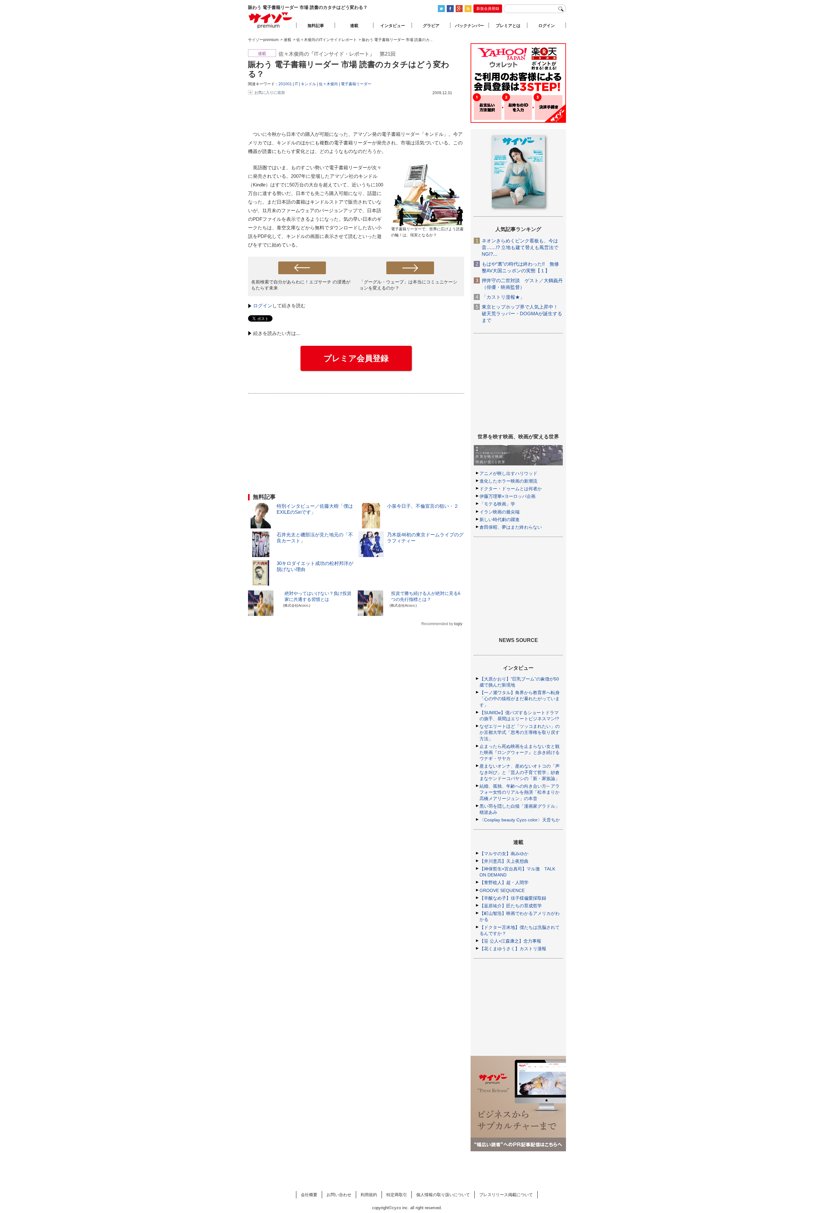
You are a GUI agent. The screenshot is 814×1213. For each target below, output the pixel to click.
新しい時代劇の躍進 (499, 519)
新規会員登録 (487, 8)
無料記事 (315, 25)
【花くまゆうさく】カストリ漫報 (512, 948)
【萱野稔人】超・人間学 (503, 882)
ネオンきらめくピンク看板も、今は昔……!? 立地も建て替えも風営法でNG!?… (520, 247)
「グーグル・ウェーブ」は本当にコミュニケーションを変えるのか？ (408, 284)
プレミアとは (508, 25)
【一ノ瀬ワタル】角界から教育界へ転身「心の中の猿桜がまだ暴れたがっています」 (519, 698)
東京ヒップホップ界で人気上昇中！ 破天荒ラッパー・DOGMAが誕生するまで (522, 313)
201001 (285, 84)
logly (458, 624)
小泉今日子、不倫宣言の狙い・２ (423, 506)
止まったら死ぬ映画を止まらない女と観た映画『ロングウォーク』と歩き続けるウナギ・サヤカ (519, 752)
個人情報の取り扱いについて (443, 1194)
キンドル (308, 84)
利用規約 (369, 1194)
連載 (354, 25)
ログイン (262, 305)
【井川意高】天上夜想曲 (503, 861)
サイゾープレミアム (270, 20)
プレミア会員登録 (356, 358)
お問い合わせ (339, 1194)
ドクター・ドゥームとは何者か (510, 488)
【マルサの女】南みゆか (503, 853)
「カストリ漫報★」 (503, 297)
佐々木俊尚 (328, 84)
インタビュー (392, 25)
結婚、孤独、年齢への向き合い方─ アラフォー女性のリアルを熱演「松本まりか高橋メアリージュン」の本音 (519, 792)
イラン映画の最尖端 (499, 511)
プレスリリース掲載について (506, 1194)
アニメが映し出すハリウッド (508, 473)
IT (296, 84)
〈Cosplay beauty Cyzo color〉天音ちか (519, 819)
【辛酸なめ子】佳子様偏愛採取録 (512, 898)
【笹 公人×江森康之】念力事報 (510, 941)
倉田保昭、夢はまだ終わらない (510, 527)
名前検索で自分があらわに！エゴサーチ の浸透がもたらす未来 (300, 284)
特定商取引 (396, 1194)
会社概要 (309, 1194)
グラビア (431, 25)
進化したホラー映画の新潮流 (508, 481)
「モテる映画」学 (497, 503)
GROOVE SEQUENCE (502, 890)
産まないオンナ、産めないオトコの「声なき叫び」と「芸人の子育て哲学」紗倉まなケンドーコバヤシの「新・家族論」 (519, 772)
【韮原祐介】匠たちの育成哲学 (510, 905)
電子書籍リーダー (356, 84)
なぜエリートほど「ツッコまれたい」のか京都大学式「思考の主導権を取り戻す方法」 (519, 732)
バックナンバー (469, 25)
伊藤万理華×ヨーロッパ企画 (507, 496)
